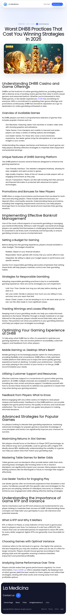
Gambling (21, 24)
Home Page (8, 602)
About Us (44, 609)
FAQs (25, 602)
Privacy (51, 609)
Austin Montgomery (44, 24)
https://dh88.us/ (19, 570)
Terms (57, 609)
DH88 (40, 99)
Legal (61, 609)
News (18, 602)
